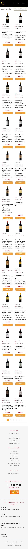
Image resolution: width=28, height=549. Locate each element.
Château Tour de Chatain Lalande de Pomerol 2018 (7, 348)
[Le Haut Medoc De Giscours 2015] (20, 53)
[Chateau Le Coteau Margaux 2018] (20, 363)
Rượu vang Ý (18, 541)
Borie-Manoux (5, 235)
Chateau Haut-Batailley (6, 199)
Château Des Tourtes (19, 26)
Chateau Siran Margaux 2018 (18, 101)
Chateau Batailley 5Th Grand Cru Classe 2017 (7, 206)
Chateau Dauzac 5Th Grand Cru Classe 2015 (7, 312)
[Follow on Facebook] (8, 485)
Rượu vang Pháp (10, 541)
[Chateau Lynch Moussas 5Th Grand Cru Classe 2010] (7, 226)
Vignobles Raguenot (6, 26)
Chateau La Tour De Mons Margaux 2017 (7, 101)
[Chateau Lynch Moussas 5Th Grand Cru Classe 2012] (7, 262)
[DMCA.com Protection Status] (14, 491)
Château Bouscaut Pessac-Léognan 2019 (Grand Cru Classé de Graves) (7, 407)
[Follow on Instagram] (11, 485)
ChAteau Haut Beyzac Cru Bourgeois (7, 67)
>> (20, 420)
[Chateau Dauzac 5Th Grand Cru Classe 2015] (7, 298)
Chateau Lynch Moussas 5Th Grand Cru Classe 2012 (7, 277)
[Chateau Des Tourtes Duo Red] (7, 18)
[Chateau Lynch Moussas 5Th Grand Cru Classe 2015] (20, 226)
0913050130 (4, 536)
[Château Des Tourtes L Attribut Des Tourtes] (20, 18)
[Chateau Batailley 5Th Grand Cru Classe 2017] (7, 191)
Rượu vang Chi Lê (9, 542)
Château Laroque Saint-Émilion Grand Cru (20, 407)
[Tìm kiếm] (13, 3)
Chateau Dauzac (18, 270)
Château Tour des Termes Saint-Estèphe (7, 377)
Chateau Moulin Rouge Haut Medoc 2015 (20, 348)
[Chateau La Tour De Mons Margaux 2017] (7, 87)
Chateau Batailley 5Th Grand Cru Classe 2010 (7, 170)
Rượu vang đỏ (5, 24)
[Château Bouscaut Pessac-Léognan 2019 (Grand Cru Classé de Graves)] (7, 392)
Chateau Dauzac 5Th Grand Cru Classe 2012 (20, 277)
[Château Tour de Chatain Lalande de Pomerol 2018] (7, 333)
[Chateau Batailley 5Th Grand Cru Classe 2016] (20, 155)
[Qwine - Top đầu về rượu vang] (4, 3)
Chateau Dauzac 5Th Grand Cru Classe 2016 (20, 312)
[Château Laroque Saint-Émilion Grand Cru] (20, 392)
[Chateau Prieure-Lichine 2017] (7, 121)
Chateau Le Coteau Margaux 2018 (19, 377)
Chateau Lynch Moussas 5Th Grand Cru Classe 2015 (20, 241)
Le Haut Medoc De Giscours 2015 (19, 67)
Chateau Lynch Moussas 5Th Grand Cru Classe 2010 (7, 241)
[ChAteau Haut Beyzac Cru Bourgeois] (7, 53)
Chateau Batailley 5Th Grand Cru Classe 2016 (20, 170)
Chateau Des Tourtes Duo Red (7, 31)
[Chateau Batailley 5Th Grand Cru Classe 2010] (7, 155)
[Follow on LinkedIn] (17, 485)
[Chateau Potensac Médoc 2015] (20, 121)
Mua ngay (7, 45)
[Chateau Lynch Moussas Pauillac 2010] (20, 191)
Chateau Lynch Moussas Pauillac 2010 (19, 204)
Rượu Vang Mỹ (19, 542)
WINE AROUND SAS (6, 341)
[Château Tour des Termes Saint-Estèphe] (7, 363)
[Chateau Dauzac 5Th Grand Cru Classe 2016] (20, 298)
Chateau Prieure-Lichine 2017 (6, 135)
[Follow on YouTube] (20, 485)
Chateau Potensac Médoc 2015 (19, 135)
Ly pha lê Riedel (14, 544)
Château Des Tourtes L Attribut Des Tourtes (20, 32)
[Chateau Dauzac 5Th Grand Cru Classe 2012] (20, 262)
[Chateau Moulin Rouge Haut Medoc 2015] (20, 333)
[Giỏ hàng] (18, 3)
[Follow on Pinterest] (14, 485)
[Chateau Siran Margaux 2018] (20, 87)
